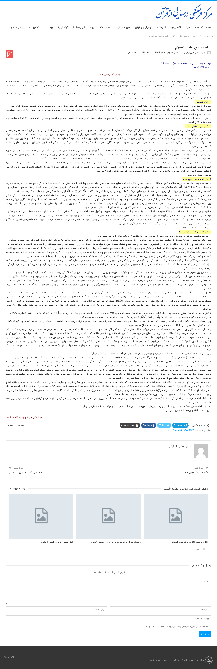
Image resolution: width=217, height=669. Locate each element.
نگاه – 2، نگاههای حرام (196, 473)
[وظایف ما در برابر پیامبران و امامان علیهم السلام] (108, 516)
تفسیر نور (176, 27)
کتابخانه (161, 27)
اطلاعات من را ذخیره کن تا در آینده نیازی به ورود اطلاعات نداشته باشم (177, 626)
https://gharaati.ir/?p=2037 (180, 430)
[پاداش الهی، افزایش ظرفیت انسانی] (176, 516)
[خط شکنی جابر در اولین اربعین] (41, 516)
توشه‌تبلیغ (63, 27)
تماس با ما (33, 27)
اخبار (188, 27)
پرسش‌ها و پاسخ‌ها (83, 27)
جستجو (15, 27)
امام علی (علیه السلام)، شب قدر (25, 473)
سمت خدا (104, 27)
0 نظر (131, 52)
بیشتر (50, 27)
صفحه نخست (203, 27)
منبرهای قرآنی (122, 27)
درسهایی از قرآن (143, 27)
